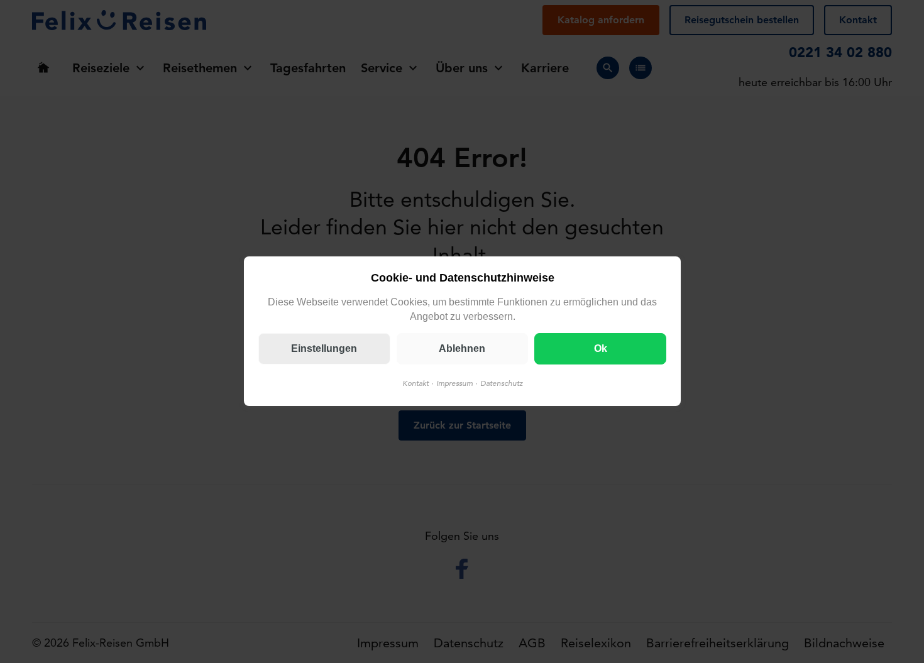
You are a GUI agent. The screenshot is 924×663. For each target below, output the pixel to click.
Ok (600, 349)
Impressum (454, 383)
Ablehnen (462, 349)
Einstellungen (324, 349)
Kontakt (415, 383)
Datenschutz (501, 383)
